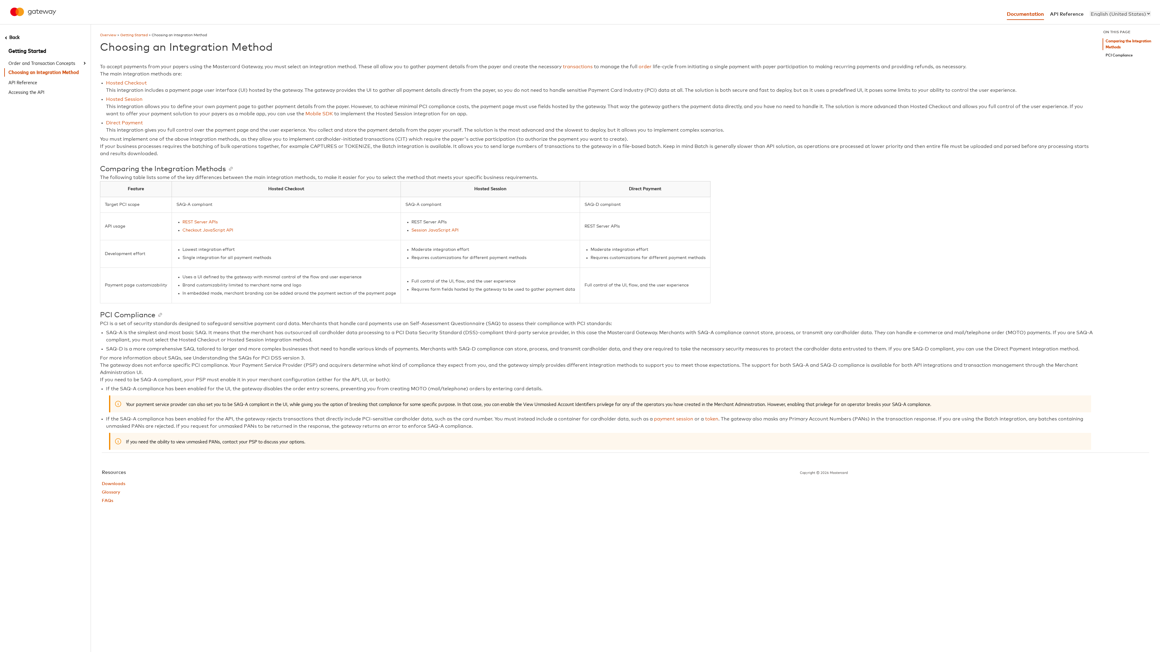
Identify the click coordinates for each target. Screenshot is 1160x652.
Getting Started (27, 51)
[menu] (1120, 13)
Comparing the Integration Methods (1128, 44)
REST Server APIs (200, 222)
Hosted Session (124, 99)
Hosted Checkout (126, 83)
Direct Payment (124, 122)
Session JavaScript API (435, 230)
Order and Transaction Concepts (41, 62)
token (711, 419)
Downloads (113, 484)
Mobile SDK (319, 113)
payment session (673, 419)
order (645, 66)
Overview (108, 35)
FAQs (107, 501)
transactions (578, 66)
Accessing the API (26, 91)
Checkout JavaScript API (207, 230)
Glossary (111, 492)
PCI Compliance (1119, 55)
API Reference (22, 82)
